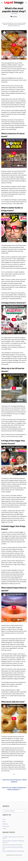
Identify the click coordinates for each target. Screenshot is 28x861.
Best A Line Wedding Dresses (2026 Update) (13, 851)
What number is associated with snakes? (12, 844)
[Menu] (2, 3)
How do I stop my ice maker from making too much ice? (13, 841)
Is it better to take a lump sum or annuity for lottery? (13, 837)
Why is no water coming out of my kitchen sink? (13, 848)
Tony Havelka (14, 13)
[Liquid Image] (14, 3)
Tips (14, 774)
